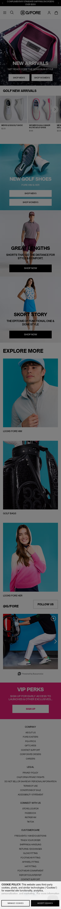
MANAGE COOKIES (16, 903)
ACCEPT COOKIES (45, 903)
